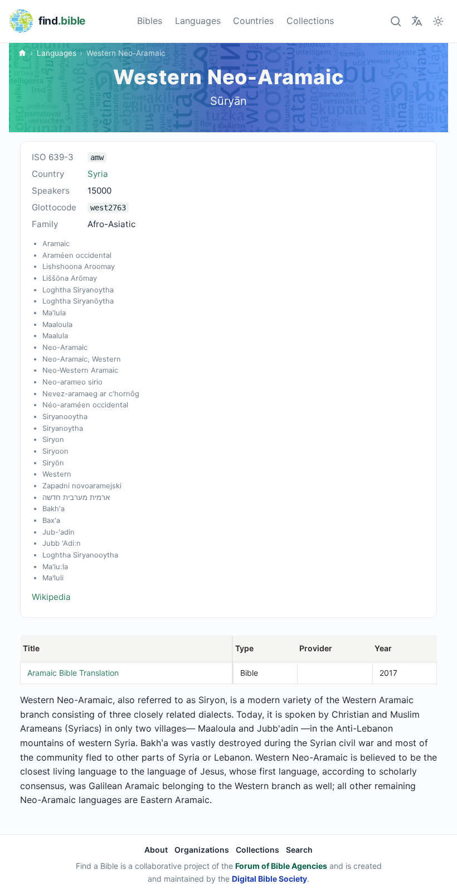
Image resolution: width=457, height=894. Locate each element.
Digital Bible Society (269, 878)
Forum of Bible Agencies (281, 866)
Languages (198, 20)
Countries (253, 20)
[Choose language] (416, 21)
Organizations (201, 849)
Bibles (149, 20)
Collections (310, 20)
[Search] (395, 21)
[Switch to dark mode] (438, 21)
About (156, 849)
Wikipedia (51, 597)
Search (299, 849)
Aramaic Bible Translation (73, 672)
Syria (97, 174)
